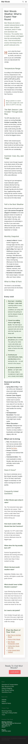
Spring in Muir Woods (14, 639)
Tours (3, 714)
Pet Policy (14, 448)
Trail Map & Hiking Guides (9, 712)
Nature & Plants (6, 703)
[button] (26, 1)
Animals (4, 699)
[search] (23, 1)
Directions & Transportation (10, 684)
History (4, 701)
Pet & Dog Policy (7, 711)
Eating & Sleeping (7, 688)
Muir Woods (5, 1)
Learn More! (14, 672)
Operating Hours (6, 692)
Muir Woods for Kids (8, 686)
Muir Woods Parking (8, 690)
